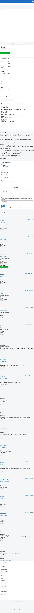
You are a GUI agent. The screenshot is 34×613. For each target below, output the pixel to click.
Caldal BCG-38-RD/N (3, 515)
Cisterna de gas (8, 560)
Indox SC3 (1, 464)
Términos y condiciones (4, 582)
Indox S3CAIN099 (3, 447)
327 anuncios (6, 166)
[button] (33, 1)
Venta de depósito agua (3, 560)
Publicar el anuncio (4, 266)
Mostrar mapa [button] (16, 187)
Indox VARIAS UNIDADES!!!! (4, 481)
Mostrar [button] (8, 174)
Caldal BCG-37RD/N (3, 361)
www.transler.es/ (3, 178)
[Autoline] (3, 6)
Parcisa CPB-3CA (3, 256)
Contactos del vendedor (4, 569)
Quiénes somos (3, 566)
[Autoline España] (5, 1)
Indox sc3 (1, 276)
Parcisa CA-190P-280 (3, 239)
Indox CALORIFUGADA (3, 378)
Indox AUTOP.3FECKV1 (3, 430)
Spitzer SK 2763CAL (3, 327)
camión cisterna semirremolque (12, 56)
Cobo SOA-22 (2, 293)
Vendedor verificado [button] (5, 165)
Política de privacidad (4, 583)
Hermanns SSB (2, 498)
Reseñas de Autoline (4, 586)
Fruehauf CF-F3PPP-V (3, 310)
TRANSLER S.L (3, 164)
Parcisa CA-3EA (2, 222)
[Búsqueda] (33, 4)
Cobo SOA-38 (2, 413)
